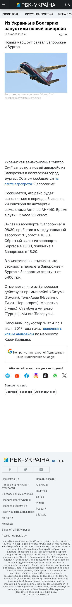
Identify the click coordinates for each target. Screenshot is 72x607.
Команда (7, 523)
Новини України (45, 478)
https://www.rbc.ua (28, 549)
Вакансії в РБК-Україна (16, 529)
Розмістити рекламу (14, 535)
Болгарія (11, 391)
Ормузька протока (39, 14)
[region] (36, 131)
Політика (41, 490)
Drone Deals (11, 14)
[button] (4, 4)
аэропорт (26, 391)
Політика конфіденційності (18, 511)
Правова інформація (14, 505)
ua (61, 461)
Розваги (41, 508)
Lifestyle (41, 514)
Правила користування (16, 499)
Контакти (7, 517)
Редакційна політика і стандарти (15, 486)
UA (67, 5)
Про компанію (10, 478)
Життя (40, 502)
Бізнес (40, 496)
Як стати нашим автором (17, 493)
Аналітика (42, 484)
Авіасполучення (45, 391)
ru (54, 461)
